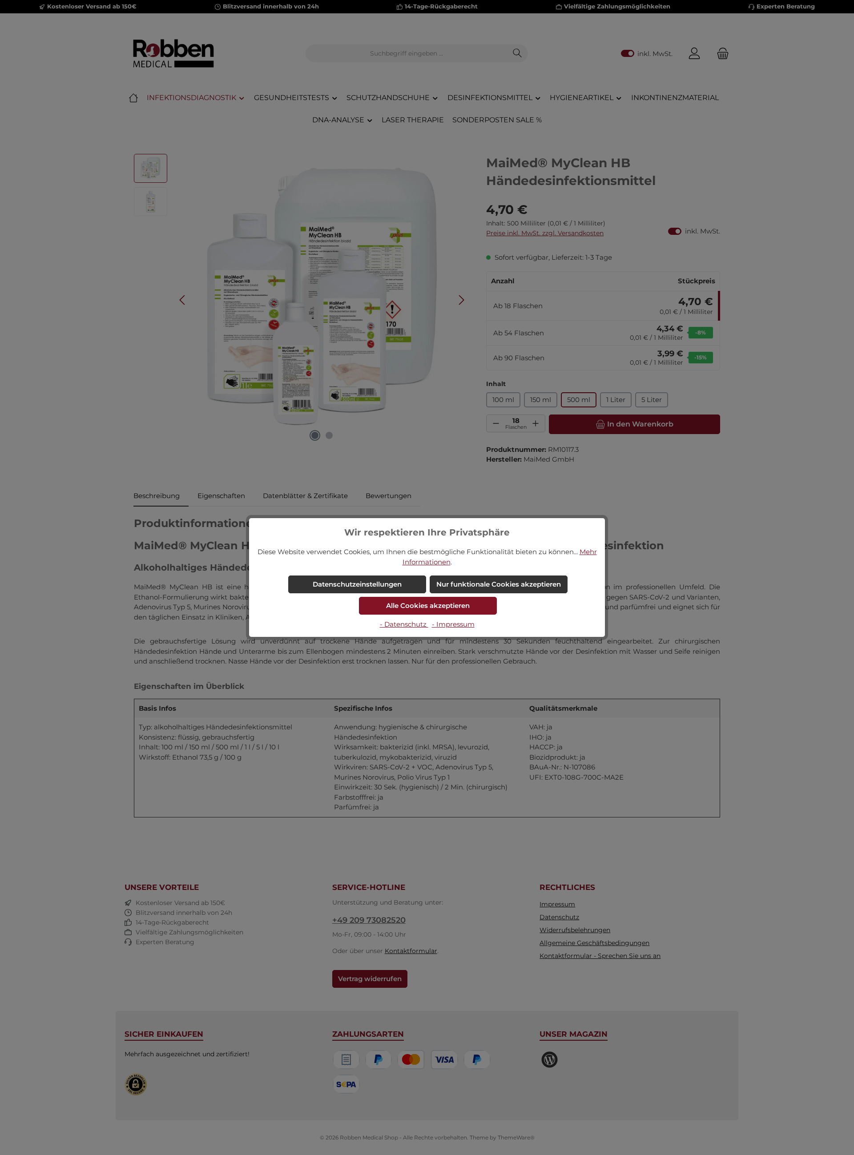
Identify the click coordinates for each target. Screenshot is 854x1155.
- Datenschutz (404, 624)
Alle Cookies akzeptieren (428, 605)
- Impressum (453, 624)
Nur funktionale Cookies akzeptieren (498, 584)
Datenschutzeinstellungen (357, 584)
